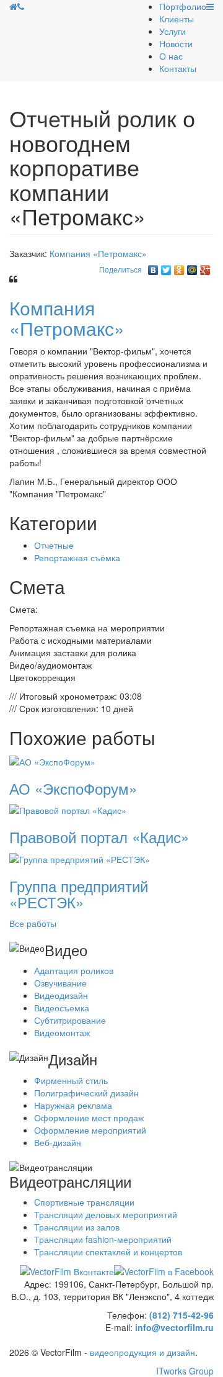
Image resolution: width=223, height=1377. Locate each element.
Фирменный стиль (71, 1080)
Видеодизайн (61, 995)
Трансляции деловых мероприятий (105, 1214)
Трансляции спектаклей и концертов (108, 1251)
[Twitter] (166, 267)
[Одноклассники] (179, 267)
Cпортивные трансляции (84, 1202)
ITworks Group (185, 1371)
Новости (176, 43)
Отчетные (54, 545)
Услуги (172, 31)
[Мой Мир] (192, 267)
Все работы (32, 923)
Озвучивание (60, 983)
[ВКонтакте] (153, 267)
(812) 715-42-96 (181, 1315)
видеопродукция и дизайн (142, 1352)
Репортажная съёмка (77, 557)
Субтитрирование (70, 1020)
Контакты (177, 68)
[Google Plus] (205, 267)
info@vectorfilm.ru (174, 1327)
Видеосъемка (61, 1007)
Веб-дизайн (57, 1142)
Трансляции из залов (77, 1227)
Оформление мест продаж (89, 1117)
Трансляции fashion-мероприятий (103, 1239)
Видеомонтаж (62, 1032)
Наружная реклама (73, 1105)
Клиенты (176, 18)
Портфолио (182, 6)
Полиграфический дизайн (86, 1092)
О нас (171, 56)
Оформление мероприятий (90, 1130)
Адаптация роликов (73, 970)
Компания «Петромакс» (98, 253)
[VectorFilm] (13, 6)
